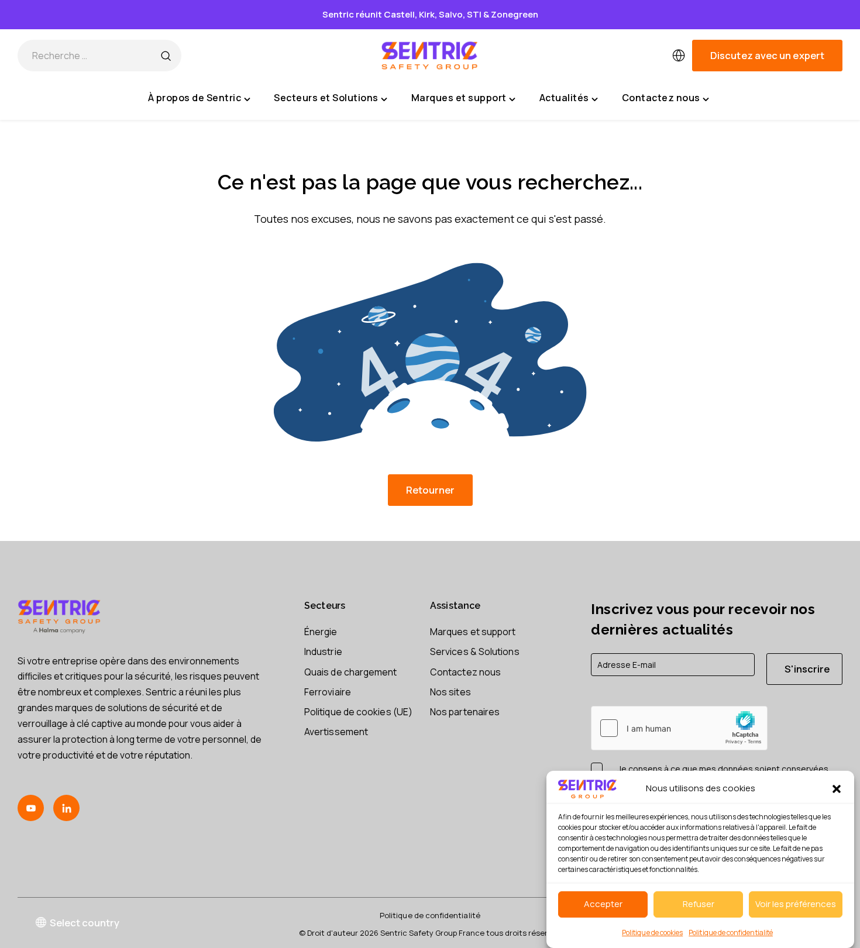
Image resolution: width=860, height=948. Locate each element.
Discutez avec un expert (767, 55)
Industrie (323, 651)
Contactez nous (465, 672)
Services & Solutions (475, 651)
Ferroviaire (327, 691)
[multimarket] (678, 55)
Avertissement (336, 731)
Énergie (321, 631)
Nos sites (450, 691)
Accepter (603, 904)
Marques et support (472, 631)
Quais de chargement (350, 672)
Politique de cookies (652, 932)
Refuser (698, 904)
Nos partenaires (465, 711)
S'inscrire (807, 668)
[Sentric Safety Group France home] (430, 55)
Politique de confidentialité (731, 932)
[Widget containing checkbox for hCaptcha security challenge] (679, 728)
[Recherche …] (165, 55)
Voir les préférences (795, 904)
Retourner (430, 490)
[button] (836, 789)
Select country (84, 922)
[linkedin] (66, 808)
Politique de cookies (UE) (358, 711)
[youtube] (31, 808)
